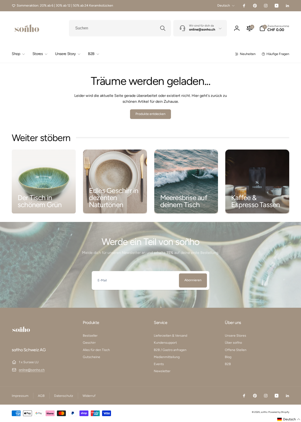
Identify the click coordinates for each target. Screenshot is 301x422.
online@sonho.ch (32, 370)
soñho (264, 412)
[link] (62, 5)
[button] (274, 28)
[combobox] (120, 28)
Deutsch (223, 6)
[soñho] (21, 337)
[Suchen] (162, 28)
